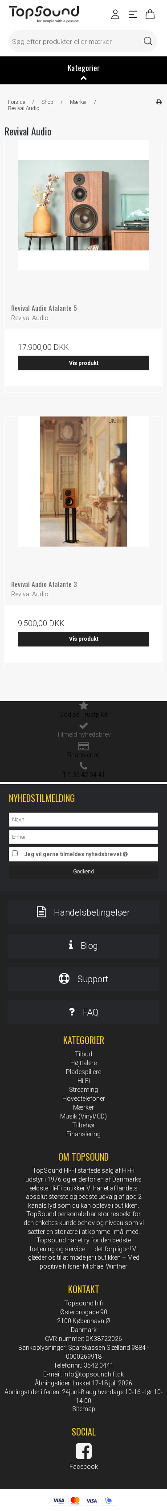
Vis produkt (83, 363)
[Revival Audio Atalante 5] (83, 218)
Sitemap (83, 1408)
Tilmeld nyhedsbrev (84, 734)
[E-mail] (83, 836)
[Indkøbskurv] (149, 16)
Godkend (83, 872)
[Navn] (83, 819)
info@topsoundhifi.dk (93, 1374)
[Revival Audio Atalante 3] (83, 494)
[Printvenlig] (159, 102)
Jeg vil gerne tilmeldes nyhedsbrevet (81, 852)
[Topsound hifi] (44, 14)
